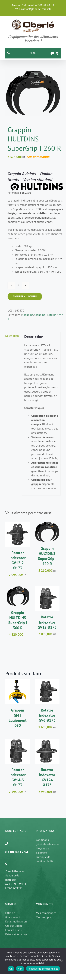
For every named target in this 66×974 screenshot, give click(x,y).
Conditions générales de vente (47, 842)
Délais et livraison (16, 921)
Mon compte (43, 917)
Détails (17, 539)
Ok (10, 968)
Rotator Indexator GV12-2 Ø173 (18, 560)
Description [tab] (12, 335)
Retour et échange (16, 934)
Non (20, 968)
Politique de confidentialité (44, 859)
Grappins (27, 314)
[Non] (61, 961)
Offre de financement (12, 915)
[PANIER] (57, 53)
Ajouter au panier (25, 296)
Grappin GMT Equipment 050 (18, 718)
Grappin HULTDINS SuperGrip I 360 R (17, 620)
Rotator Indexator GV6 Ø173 (47, 715)
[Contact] (52, 53)
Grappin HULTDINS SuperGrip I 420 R (47, 556)
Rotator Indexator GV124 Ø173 (47, 777)
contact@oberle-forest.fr (36, 9)
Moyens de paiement (42, 850)
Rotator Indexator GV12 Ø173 (47, 622)
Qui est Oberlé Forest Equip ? (14, 928)
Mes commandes (46, 913)
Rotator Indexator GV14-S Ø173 (18, 777)
